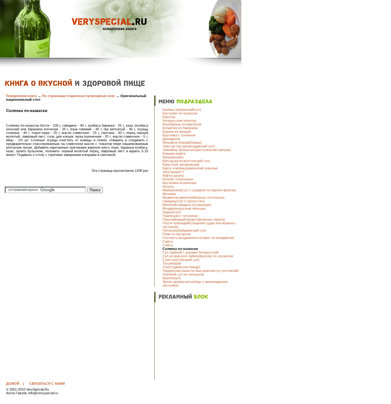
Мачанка (169, 194)
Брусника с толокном (179, 135)
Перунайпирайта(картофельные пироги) (194, 219)
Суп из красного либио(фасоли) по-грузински (198, 256)
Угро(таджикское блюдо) (181, 267)
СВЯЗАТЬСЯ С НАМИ (47, 383)
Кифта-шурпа (173, 175)
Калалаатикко (173, 157)
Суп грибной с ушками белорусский (190, 252)
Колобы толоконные (178, 179)
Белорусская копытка (179, 120)
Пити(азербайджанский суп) (184, 230)
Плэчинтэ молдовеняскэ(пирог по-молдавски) (198, 238)
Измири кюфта (174, 153)
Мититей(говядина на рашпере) (187, 205)
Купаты (168, 186)
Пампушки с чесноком (180, 216)
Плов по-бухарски (177, 234)
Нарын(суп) (172, 212)
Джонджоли (171, 139)
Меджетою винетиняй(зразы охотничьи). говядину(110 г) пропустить (194, 199)
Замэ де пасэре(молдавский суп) (189, 146)
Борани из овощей (177, 131)
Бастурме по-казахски (180, 113)
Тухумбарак (172, 263)
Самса (168, 241)
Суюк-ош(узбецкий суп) (181, 260)
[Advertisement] (201, 341)
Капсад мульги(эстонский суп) (186, 161)
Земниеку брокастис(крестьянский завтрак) (197, 150)
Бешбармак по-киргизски (182, 124)
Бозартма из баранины (180, 128)
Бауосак (169, 117)
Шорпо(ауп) (172, 278)
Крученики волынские (179, 183)
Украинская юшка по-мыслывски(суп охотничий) (201, 270)
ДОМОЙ (12, 383)
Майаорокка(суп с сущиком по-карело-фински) (199, 190)
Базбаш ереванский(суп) (182, 109)
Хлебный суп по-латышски (183, 274)
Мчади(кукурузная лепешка (184, 208)
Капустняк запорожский (181, 164)
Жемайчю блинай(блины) (182, 142)
